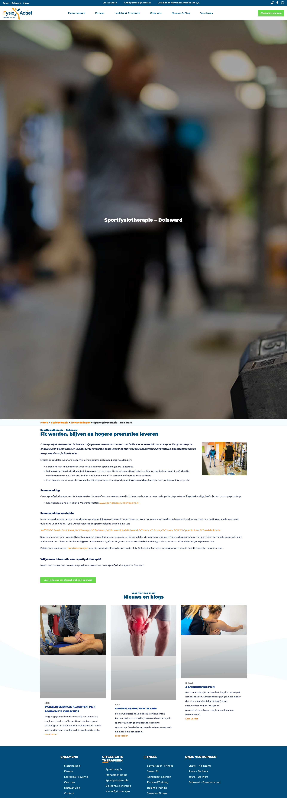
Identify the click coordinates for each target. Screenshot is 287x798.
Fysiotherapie (59, 422)
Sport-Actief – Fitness (160, 765)
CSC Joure (167, 530)
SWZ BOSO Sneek (50, 530)
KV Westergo (82, 530)
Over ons (69, 782)
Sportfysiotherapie (117, 780)
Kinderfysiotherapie (118, 791)
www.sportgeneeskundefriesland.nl (119, 502)
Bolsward (16, 3)
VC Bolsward (113, 530)
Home (44, 422)
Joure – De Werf (198, 776)
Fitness (68, 771)
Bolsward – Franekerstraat (205, 782)
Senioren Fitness (157, 793)
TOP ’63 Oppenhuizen (186, 530)
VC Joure (155, 530)
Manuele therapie (116, 774)
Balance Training (157, 787)
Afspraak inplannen (271, 13)
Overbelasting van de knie (136, 708)
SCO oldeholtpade (210, 530)
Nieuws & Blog (181, 13)
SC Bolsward (98, 530)
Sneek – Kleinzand (200, 765)
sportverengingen (78, 548)
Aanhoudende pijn (200, 686)
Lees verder (51, 734)
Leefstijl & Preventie (76, 776)
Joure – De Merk (198, 771)
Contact (69, 793)
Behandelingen (80, 422)
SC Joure (144, 530)
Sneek (6, 3)
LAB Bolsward (130, 530)
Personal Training (157, 782)
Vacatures (206, 13)
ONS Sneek (68, 530)
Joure (26, 3)
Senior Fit (153, 771)
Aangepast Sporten (159, 776)
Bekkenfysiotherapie (118, 786)
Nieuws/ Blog (72, 787)
